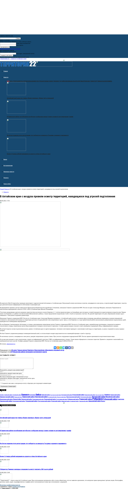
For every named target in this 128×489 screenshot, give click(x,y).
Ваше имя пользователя (23, 43)
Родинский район (85, 399)
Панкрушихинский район (38, 399)
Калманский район (18, 397)
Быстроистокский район (55, 395)
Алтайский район (17, 395)
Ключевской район (41, 397)
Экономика (108, 81)
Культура (38, 81)
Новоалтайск (17, 399)
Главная (5, 71)
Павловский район (27, 399)
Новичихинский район (6, 399)
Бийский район (45, 395)
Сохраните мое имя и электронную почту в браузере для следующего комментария (26, 383)
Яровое (103, 401)
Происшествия (88, 81)
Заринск (107, 395)
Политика (79, 81)
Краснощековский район (73, 397)
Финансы (101, 81)
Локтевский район (98, 397)
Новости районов (61, 81)
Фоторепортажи (8, 165)
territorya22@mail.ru (18, 486)
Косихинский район (52, 397)
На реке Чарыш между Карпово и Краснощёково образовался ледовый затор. (38, 350)
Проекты (6, 178)
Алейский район (8, 395)
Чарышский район (83, 401)
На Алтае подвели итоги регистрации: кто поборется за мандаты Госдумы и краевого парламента (38, 135)
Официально (71, 81)
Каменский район (28, 397)
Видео (5, 159)
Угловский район (56, 401)
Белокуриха (32, 395)
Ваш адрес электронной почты (25, 53)
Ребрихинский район (73, 399)
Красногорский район (61, 397)
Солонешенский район (19, 401)
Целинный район (74, 401)
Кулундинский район (86, 397)
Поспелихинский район (61, 399)
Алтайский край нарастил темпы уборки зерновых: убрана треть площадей (30, 98)
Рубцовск (97, 398)
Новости (5, 77)
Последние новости (8, 405)
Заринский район (115, 395)
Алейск (2, 395)
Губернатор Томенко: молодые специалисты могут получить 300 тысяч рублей (26, 469)
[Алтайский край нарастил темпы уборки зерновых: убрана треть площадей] (16, 94)
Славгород (120, 399)
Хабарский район (65, 401)
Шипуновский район (95, 401)
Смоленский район (6, 401)
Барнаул (25, 394)
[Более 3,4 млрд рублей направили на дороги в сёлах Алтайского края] (16, 150)
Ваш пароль (19, 45)
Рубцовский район (110, 399)
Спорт (96, 81)
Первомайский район (50, 399)
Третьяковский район (44, 401)
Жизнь (20, 81)
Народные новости (48, 81)
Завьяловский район (90, 395)
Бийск (38, 394)
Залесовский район (100, 395)
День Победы (13, 81)
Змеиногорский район (7, 397)
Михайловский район (113, 397)
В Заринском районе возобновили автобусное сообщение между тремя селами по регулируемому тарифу (40, 117)
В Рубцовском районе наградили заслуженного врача (29, 352)
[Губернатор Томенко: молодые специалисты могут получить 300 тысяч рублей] (4, 466)
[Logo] (18, 66)
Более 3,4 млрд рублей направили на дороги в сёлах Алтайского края (28, 154)
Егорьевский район (78, 395)
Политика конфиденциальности (10, 485)
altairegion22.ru (11, 344)
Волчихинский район (66, 395)
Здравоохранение (29, 81)
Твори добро (7, 184)
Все (8, 81)
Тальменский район (32, 401)
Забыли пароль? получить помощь (10, 48)
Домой (2, 189)
